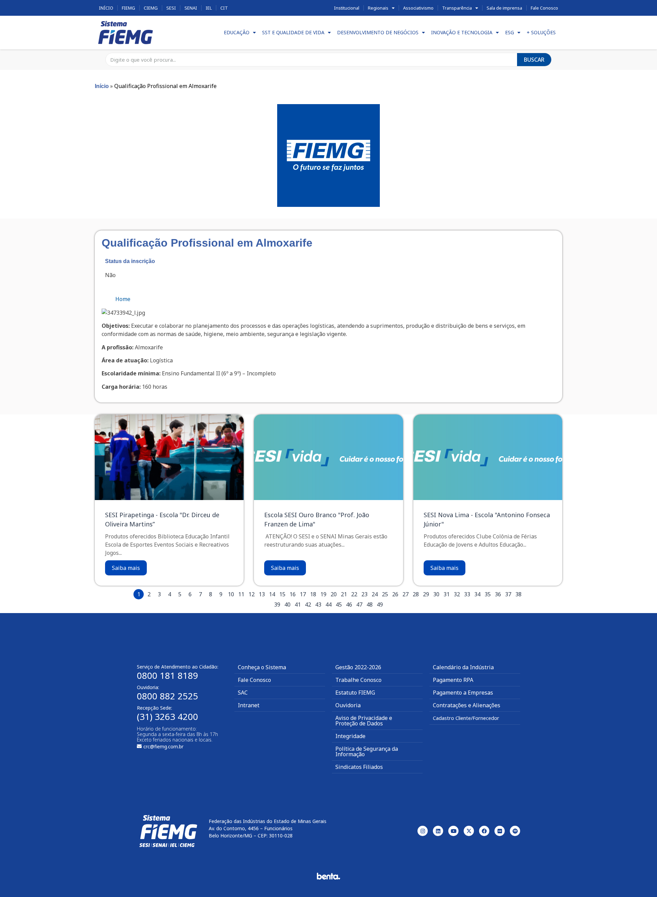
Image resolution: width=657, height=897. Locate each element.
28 (416, 594)
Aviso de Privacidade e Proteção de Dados (363, 720)
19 (323, 594)
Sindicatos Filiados (359, 767)
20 (334, 594)
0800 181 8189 (167, 675)
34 (477, 594)
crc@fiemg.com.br (163, 746)
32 (457, 594)
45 (339, 604)
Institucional (346, 8)
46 (349, 604)
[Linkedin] (438, 831)
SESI (171, 8)
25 (385, 594)
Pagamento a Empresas (463, 692)
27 (405, 594)
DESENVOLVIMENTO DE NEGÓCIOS (377, 32)
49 (380, 604)
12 (251, 594)
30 (436, 594)
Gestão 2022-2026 (358, 667)
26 (395, 594)
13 (262, 594)
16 (292, 594)
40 (287, 604)
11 (241, 594)
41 (298, 604)
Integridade (350, 736)
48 (369, 604)
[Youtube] (453, 831)
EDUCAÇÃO (236, 32)
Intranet (248, 705)
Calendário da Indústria (463, 667)
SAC (243, 692)
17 (303, 594)
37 (508, 594)
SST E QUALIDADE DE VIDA (293, 32)
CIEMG (151, 8)
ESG (509, 32)
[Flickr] (499, 831)
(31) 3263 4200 (167, 716)
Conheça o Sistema (262, 667)
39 (277, 604)
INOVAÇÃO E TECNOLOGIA (461, 32)
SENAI (190, 8)
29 (426, 594)
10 (231, 594)
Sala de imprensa (504, 8)
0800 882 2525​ (167, 696)
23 (364, 594)
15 (282, 594)
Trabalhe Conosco (358, 680)
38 (518, 594)
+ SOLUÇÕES (541, 32)
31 (446, 594)
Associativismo (418, 8)
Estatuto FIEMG (355, 692)
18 (313, 594)
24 (375, 594)
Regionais (378, 8)
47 (359, 604)
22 (354, 594)
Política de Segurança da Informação (366, 751)
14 (272, 594)
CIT (224, 8)
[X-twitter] (469, 831)
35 (488, 594)
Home (122, 299)
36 (498, 594)
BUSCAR (534, 59)
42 (308, 604)
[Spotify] (515, 831)
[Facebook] (484, 831)
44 (328, 604)
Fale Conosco (544, 8)
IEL (209, 8)
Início (106, 8)
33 (467, 594)
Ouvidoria (348, 705)
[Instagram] (422, 831)
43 (318, 604)
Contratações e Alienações (466, 705)
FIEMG (128, 8)
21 (344, 594)
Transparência (457, 8)
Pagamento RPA (453, 680)
